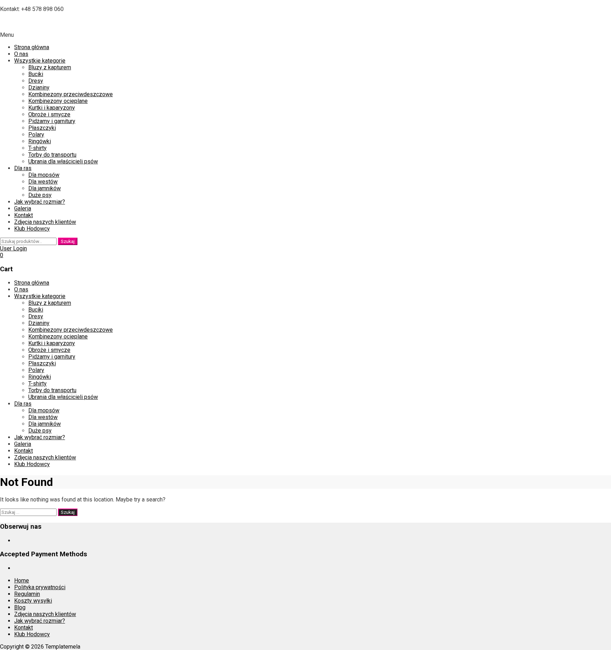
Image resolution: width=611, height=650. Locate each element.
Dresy (35, 80)
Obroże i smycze (49, 114)
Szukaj (68, 241)
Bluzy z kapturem (49, 67)
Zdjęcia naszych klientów (45, 222)
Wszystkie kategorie (39, 60)
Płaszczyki (42, 127)
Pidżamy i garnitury (51, 121)
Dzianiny (39, 87)
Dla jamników (44, 188)
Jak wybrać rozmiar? (39, 201)
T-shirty (37, 148)
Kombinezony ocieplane (58, 101)
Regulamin (27, 594)
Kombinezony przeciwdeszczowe (70, 94)
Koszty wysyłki (33, 600)
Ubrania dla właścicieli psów (63, 161)
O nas (21, 54)
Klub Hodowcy (32, 228)
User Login (13, 248)
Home (21, 580)
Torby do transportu (52, 154)
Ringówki (39, 141)
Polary (36, 134)
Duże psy (40, 195)
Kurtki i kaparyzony (51, 107)
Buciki (35, 74)
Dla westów (43, 181)
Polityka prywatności (39, 587)
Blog (19, 607)
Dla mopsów (43, 175)
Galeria (22, 208)
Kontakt (23, 215)
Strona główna (31, 47)
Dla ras (22, 168)
